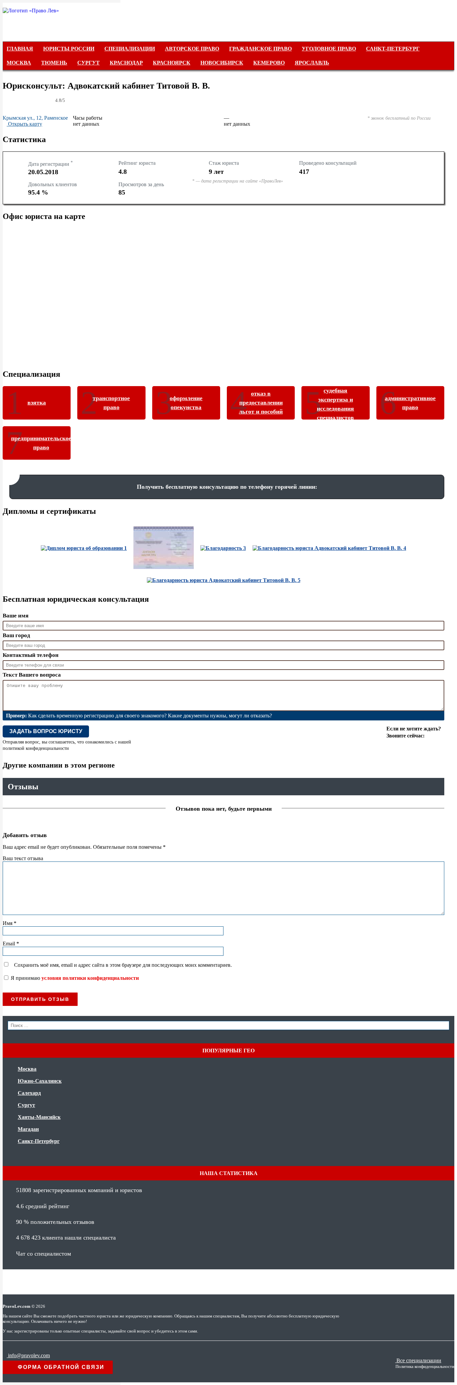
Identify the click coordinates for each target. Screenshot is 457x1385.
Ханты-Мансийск (39, 1117)
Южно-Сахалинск (40, 1081)
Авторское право (192, 48)
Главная (20, 48)
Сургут (88, 63)
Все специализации (418, 1360)
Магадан (28, 1129)
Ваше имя (15, 615)
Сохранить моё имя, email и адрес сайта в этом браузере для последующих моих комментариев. (123, 965)
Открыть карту (24, 124)
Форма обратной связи (60, 1367)
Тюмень (54, 63)
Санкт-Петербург (393, 48)
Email (11, 943)
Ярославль (312, 63)
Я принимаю (74, 978)
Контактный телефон (31, 655)
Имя (9, 923)
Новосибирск (221, 63)
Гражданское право (260, 48)
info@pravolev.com (28, 1355)
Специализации (129, 48)
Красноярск (171, 63)
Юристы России (68, 48)
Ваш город (16, 635)
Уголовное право (329, 48)
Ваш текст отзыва (23, 858)
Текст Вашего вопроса (32, 675)
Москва (19, 63)
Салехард (29, 1093)
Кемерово (269, 63)
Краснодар (126, 63)
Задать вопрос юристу (45, 731)
